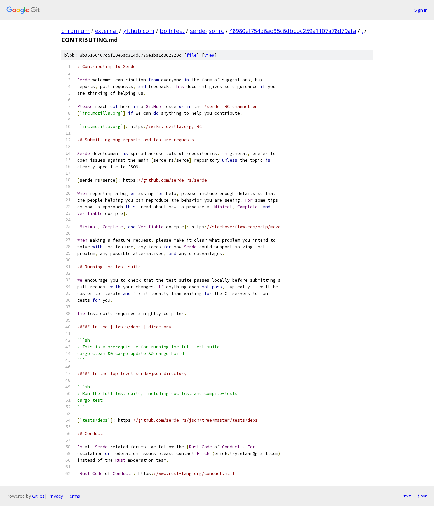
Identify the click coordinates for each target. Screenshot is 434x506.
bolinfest (172, 31)
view (209, 55)
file (191, 55)
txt (407, 496)
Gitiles (38, 496)
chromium (75, 31)
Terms (73, 496)
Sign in (421, 10)
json (422, 496)
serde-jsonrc (207, 31)
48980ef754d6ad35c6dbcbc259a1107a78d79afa (292, 31)
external (106, 31)
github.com (138, 31)
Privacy (55, 496)
